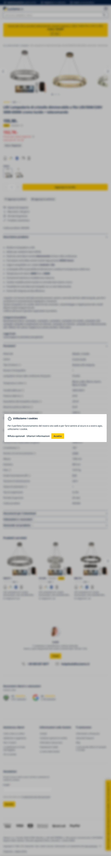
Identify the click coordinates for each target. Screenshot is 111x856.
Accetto (58, 436)
